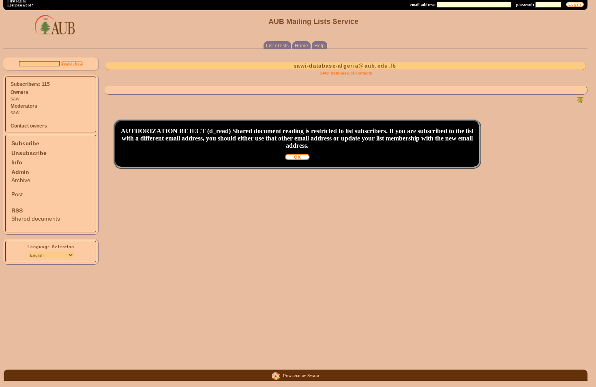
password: (525, 4)
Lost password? (20, 5)
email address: (422, 4)
